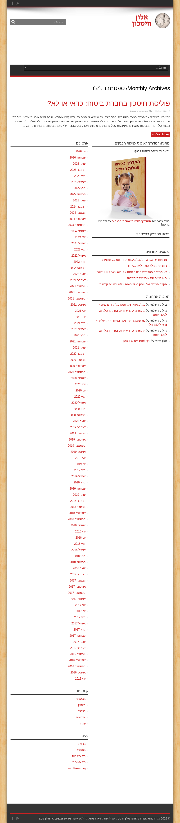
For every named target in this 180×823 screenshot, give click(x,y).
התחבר (81, 750)
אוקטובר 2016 (77, 660)
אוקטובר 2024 (77, 218)
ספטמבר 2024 (77, 225)
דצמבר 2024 (78, 206)
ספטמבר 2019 (77, 445)
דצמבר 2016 (78, 648)
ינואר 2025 (79, 200)
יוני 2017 (81, 611)
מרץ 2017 (80, 629)
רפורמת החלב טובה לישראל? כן (147, 266)
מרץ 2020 (80, 409)
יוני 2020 (81, 390)
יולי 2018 (80, 531)
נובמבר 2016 (78, 654)
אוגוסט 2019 (78, 451)
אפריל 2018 (78, 550)
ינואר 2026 (79, 163)
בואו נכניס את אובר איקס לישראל (147, 278)
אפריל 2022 (78, 255)
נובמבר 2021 (78, 286)
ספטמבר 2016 (77, 666)
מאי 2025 (80, 176)
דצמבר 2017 (78, 574)
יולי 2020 (80, 384)
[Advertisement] (90, 46)
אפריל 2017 (78, 623)
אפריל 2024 (78, 243)
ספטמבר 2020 (77, 372)
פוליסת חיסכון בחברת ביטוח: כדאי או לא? (108, 103)
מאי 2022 (80, 249)
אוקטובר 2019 (77, 439)
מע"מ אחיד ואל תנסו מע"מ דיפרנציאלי (122, 304)
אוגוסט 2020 (78, 378)
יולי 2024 (80, 237)
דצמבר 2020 (78, 353)
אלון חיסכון (123, 818)
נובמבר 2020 (78, 359)
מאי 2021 (80, 323)
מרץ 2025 (80, 188)
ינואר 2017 (79, 641)
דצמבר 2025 (78, 169)
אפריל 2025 (78, 182)
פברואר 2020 (78, 415)
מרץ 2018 (80, 556)
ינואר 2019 (79, 494)
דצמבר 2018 (78, 500)
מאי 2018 (80, 543)
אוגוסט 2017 (78, 599)
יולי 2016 (80, 678)
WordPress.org (76, 768)
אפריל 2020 (78, 402)
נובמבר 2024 (78, 212)
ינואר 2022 (79, 274)
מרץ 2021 (80, 335)
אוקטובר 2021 (77, 292)
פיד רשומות (79, 756)
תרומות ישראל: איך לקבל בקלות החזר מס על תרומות (134, 259)
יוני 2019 (81, 464)
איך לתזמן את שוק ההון (136, 341)
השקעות (81, 699)
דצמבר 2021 (78, 280)
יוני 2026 (81, 151)
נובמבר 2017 (78, 580)
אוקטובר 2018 (77, 513)
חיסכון (82, 705)
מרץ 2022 (80, 261)
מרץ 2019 (80, 482)
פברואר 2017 (78, 635)
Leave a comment (139, 111)
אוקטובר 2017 (77, 586)
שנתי (83, 723)
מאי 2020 (80, 396)
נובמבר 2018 (78, 507)
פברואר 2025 (78, 194)
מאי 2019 (80, 470)
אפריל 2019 (78, 476)
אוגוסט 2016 (78, 672)
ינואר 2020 (79, 421)
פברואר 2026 (78, 157)
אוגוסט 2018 (78, 525)
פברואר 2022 (78, 268)
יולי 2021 (80, 310)
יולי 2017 (80, 605)
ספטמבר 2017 (77, 592)
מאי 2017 (80, 617)
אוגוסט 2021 (78, 304)
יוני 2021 (81, 317)
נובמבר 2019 (78, 433)
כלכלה (82, 711)
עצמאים (81, 717)
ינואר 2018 (79, 568)
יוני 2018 (81, 537)
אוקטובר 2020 (77, 366)
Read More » (160, 134)
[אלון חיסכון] (151, 25)
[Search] (13, 22)
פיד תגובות (79, 762)
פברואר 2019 (78, 488)
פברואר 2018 (78, 562)
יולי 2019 (80, 458)
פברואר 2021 (78, 341)
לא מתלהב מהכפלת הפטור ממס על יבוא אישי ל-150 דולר (132, 272)
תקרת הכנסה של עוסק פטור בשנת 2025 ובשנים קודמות (133, 284)
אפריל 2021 (78, 329)
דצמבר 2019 (78, 427)
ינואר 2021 (79, 347)
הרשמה (81, 743)
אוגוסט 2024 (78, 231)
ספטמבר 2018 (77, 519)
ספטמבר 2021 (77, 298)
